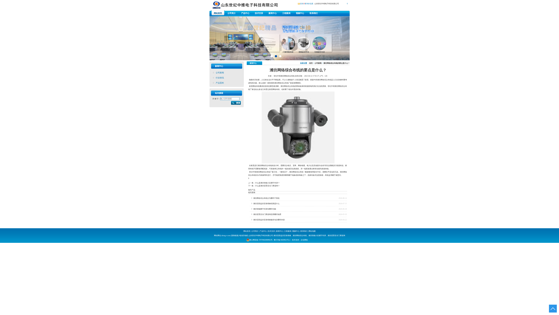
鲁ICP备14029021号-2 (282, 240)
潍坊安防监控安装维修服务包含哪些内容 (269, 220)
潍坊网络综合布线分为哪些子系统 (266, 198)
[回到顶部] (553, 309)
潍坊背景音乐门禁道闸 (336, 236)
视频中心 (300, 13)
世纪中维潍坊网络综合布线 (284, 76)
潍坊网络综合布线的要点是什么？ (336, 63)
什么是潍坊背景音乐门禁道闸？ (267, 186)
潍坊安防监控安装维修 (282, 236)
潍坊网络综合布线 (281, 83)
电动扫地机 (243, 236)
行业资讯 (220, 78)
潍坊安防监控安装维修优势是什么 (266, 204)
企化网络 (304, 240)
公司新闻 (220, 73)
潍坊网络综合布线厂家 (265, 172)
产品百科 (220, 83)
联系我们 (314, 13)
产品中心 (245, 13)
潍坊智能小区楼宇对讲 (317, 236)
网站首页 (218, 13)
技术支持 (259, 13)
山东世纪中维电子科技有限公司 (326, 4)
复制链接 (234, 236)
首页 (311, 63)
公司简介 (232, 13)
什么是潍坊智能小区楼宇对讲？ (267, 183)
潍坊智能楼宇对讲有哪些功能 (264, 209)
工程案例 (286, 13)
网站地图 (312, 231)
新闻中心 (273, 13)
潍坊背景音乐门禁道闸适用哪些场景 (267, 214)
